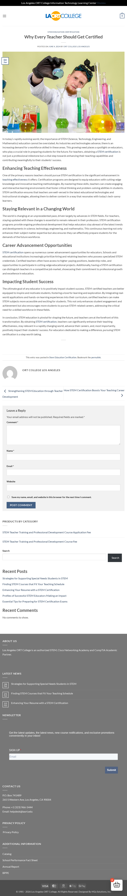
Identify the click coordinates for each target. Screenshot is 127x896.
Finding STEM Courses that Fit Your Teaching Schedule (33, 584)
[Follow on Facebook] (5, 662)
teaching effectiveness (15, 179)
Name (10, 450)
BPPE (5, 872)
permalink (96, 357)
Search (6, 550)
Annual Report (10, 866)
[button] (4, 16)
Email (10, 466)
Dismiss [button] (101, 2)
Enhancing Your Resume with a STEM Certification (31, 589)
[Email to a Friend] (66, 345)
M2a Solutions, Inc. (101, 891)
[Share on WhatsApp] (48, 345)
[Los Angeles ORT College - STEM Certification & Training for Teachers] (63, 16)
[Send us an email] (11, 662)
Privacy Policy (11, 832)
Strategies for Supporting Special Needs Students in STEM (35, 578)
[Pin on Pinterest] (72, 345)
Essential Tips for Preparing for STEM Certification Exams (34, 601)
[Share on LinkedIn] (78, 345)
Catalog (6, 853)
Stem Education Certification (63, 32)
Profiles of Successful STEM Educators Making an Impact (34, 595)
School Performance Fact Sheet (20, 860)
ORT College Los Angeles (77, 46)
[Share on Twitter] (60, 345)
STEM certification (107, 151)
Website (11, 481)
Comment (12, 422)
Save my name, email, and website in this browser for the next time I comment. (51, 497)
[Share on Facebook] (54, 345)
